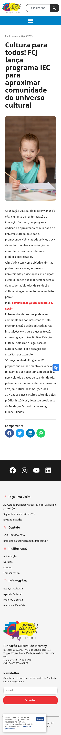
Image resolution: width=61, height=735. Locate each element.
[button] (30, 20)
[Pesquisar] (54, 8)
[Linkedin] (48, 470)
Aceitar (40, 719)
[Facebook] (12, 470)
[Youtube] (36, 470)
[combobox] (38, 8)
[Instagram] (24, 470)
